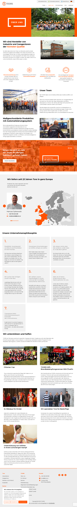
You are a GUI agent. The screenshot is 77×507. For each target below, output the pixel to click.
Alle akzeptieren (22, 502)
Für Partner (59, 5)
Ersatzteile (66, 1)
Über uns (51, 5)
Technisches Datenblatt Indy (28, 487)
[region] (15, 496)
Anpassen (7, 502)
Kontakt (71, 5)
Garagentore (5, 478)
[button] (11, 220)
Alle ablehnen (14, 502)
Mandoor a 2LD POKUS (8, 480)
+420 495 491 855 (45, 476)
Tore (43, 5)
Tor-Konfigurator (54, 1)
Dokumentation (42, 1)
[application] (72, 1)
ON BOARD (52, 503)
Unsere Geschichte (10, 160)
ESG (66, 5)
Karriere (23, 480)
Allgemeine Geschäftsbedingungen (29, 484)
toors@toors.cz (44, 478)
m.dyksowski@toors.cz (15, 216)
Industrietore (5, 476)
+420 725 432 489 (13, 214)
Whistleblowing (24, 482)
